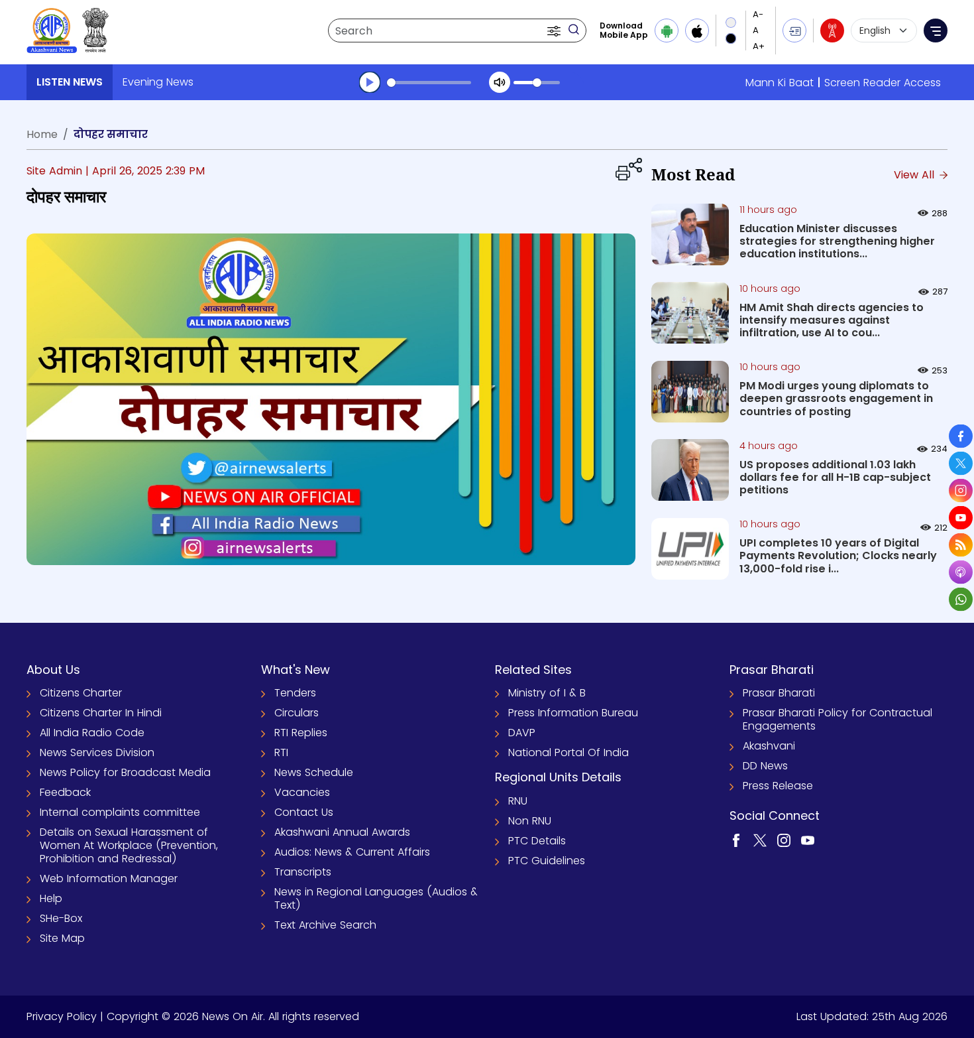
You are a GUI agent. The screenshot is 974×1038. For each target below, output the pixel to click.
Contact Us (303, 812)
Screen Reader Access (882, 82)
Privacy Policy (62, 1016)
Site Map (62, 938)
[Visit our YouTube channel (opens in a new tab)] (807, 839)
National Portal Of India (568, 752)
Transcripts (302, 871)
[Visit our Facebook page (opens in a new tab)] (736, 839)
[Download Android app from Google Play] (666, 30)
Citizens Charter (81, 692)
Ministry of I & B (547, 692)
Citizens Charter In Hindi (101, 712)
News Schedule (313, 772)
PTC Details (537, 840)
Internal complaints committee (120, 812)
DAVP (521, 732)
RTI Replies (300, 732)
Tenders (295, 692)
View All (916, 174)
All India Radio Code (92, 732)
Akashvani (769, 745)
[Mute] (499, 82)
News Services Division (97, 752)
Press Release (778, 785)
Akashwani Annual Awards (342, 832)
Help (51, 898)
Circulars (296, 712)
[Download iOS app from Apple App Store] (697, 30)
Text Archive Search (325, 925)
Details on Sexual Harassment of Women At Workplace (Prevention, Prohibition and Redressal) (129, 845)
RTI (281, 752)
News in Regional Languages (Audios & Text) (376, 898)
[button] (555, 30)
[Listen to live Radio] (832, 30)
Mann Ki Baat (779, 82)
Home (42, 134)
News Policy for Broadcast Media (125, 772)
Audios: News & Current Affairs (352, 852)
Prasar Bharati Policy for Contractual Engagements (837, 719)
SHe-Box (61, 918)
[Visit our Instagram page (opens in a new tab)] (783, 839)
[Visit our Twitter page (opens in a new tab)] (760, 839)
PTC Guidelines (546, 860)
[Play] (369, 82)
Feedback (65, 792)
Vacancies (302, 792)
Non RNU (529, 820)
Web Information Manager (109, 878)
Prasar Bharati (779, 692)
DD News (765, 765)
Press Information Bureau (573, 712)
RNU (517, 801)
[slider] (429, 82)
